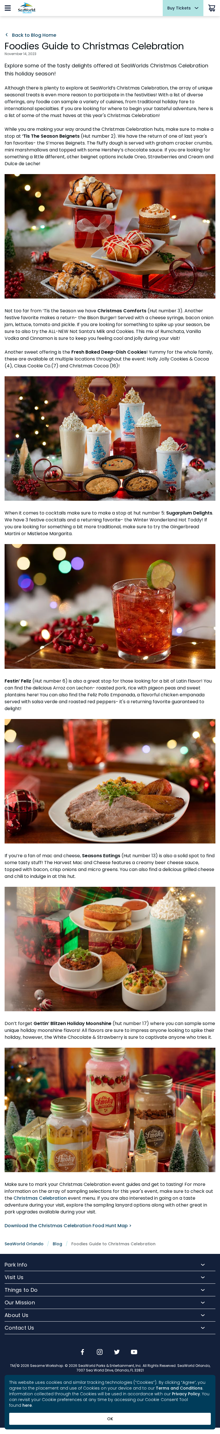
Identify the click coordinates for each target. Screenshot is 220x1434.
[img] (82, 1353)
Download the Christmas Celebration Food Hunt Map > (68, 1225)
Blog (57, 1244)
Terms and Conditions (179, 1388)
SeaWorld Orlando (24, 1244)
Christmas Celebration (40, 1198)
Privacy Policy (186, 1394)
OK (110, 1419)
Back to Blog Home (33, 35)
